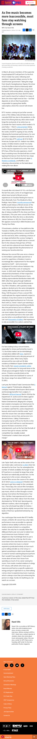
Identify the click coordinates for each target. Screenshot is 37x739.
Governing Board (8, 673)
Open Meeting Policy (9, 677)
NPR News (7, 608)
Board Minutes (8, 688)
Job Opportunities (9, 711)
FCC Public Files (8, 696)
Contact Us (7, 715)
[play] (3, 737)
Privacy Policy (7, 707)
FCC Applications (8, 692)
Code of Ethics (8, 704)
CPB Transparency (9, 700)
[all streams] (34, 737)
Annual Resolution (9, 681)
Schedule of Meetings (10, 684)
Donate (31, 2)
